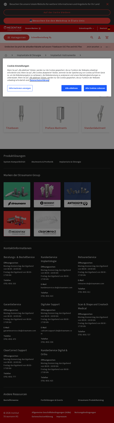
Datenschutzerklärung (39, 80)
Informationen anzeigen (20, 88)
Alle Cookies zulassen (95, 88)
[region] (57, 78)
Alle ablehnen (71, 88)
